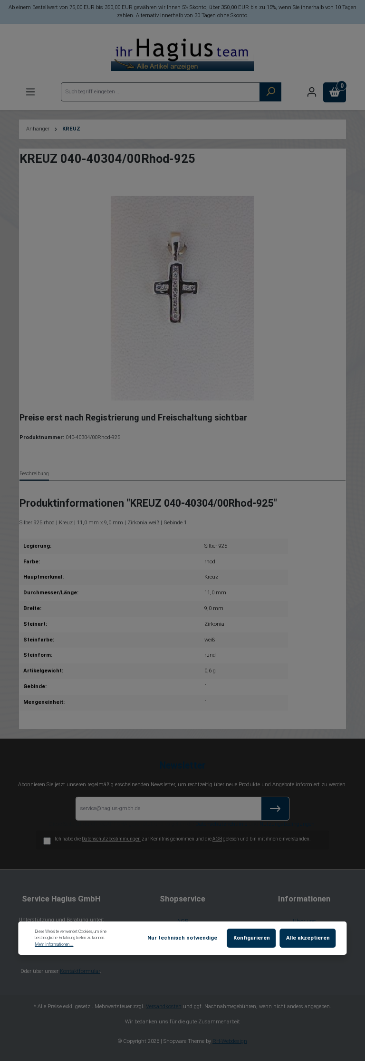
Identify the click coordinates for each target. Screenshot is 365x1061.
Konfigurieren (251, 938)
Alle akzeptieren (308, 938)
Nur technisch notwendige (182, 938)
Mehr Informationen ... (54, 944)
